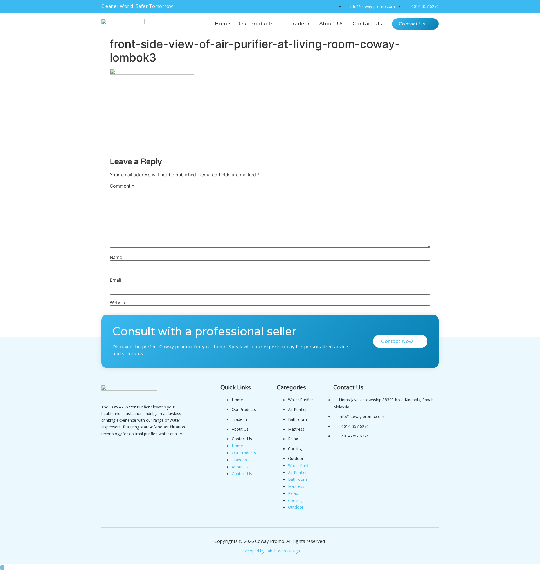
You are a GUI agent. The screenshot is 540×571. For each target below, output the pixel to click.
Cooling (295, 448)
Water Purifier (300, 399)
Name (116, 257)
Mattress (296, 429)
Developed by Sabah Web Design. (270, 551)
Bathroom (297, 419)
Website (118, 302)
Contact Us (242, 438)
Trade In (239, 419)
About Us (240, 429)
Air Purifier (297, 409)
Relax (293, 438)
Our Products (244, 409)
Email (115, 280)
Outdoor (295, 458)
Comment (122, 186)
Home (237, 399)
